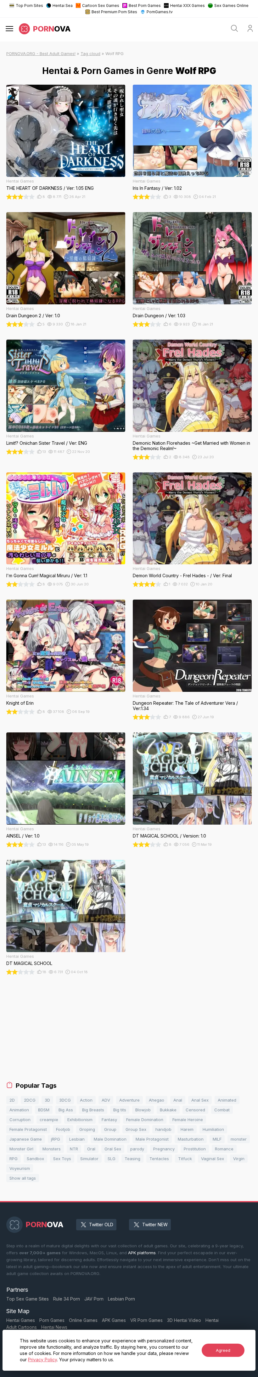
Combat (222, 1109)
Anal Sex (200, 1100)
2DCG (30, 1100)
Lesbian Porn (121, 1298)
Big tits (119, 1109)
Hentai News (54, 1327)
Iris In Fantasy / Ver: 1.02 (157, 188)
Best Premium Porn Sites (114, 11)
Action (86, 1100)
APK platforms (142, 1252)
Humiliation (213, 1129)
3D (47, 1100)
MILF (217, 1139)
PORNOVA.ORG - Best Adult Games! (41, 53)
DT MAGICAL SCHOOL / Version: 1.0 (169, 835)
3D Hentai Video (184, 1320)
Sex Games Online (231, 5)
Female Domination (144, 1119)
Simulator (89, 1158)
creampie (49, 1119)
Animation (19, 1109)
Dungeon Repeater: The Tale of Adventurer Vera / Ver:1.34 (185, 705)
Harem (187, 1129)
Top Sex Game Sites (27, 1298)
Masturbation (191, 1139)
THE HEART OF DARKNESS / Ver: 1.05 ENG (50, 188)
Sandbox (35, 1158)
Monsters (51, 1148)
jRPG (55, 1139)
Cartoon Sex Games (100, 5)
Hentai (212, 1320)
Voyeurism (19, 1168)
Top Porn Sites (29, 5)
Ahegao (156, 1100)
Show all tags (22, 1178)
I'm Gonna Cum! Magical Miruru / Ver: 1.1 (46, 575)
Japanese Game (25, 1139)
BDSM (43, 1109)
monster (239, 1139)
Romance (224, 1148)
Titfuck (185, 1158)
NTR (74, 1148)
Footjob (63, 1129)
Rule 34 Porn (66, 1298)
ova (52, 28)
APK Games (114, 1320)
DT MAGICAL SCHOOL (29, 963)
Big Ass (66, 1109)
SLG (111, 1158)
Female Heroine (187, 1119)
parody (137, 1148)
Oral (91, 1148)
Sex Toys (62, 1158)
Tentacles (159, 1158)
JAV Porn (94, 1298)
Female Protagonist (28, 1129)
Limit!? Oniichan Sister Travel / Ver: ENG (46, 443)
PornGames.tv (160, 11)
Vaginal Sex (212, 1158)
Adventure (129, 1100)
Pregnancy (164, 1148)
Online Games (83, 1320)
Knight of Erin (20, 703)
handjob (163, 1129)
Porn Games (51, 1320)
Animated (227, 1100)
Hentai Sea (63, 5)
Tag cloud (90, 53)
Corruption (20, 1119)
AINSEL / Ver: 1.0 (23, 835)
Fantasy (109, 1119)
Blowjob (143, 1109)
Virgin (238, 1158)
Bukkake (168, 1109)
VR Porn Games (146, 1320)
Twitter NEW (155, 1224)
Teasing (132, 1158)
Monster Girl (21, 1148)
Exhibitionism (80, 1119)
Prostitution (195, 1148)
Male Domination (110, 1139)
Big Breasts (93, 1109)
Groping (87, 1129)
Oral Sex (112, 1148)
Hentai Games (20, 1320)
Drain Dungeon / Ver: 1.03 (159, 315)
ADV (106, 1100)
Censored (195, 1109)
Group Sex (136, 1129)
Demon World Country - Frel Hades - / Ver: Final (182, 575)
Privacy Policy (42, 1359)
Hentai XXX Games (187, 5)
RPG (13, 1158)
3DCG (65, 1100)
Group (110, 1129)
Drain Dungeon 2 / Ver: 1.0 (33, 315)
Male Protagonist (152, 1139)
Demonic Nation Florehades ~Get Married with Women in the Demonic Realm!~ (191, 445)
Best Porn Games (145, 5)
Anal (177, 1100)
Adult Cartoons (21, 1327)
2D (12, 1100)
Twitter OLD (101, 1224)
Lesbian (77, 1139)
